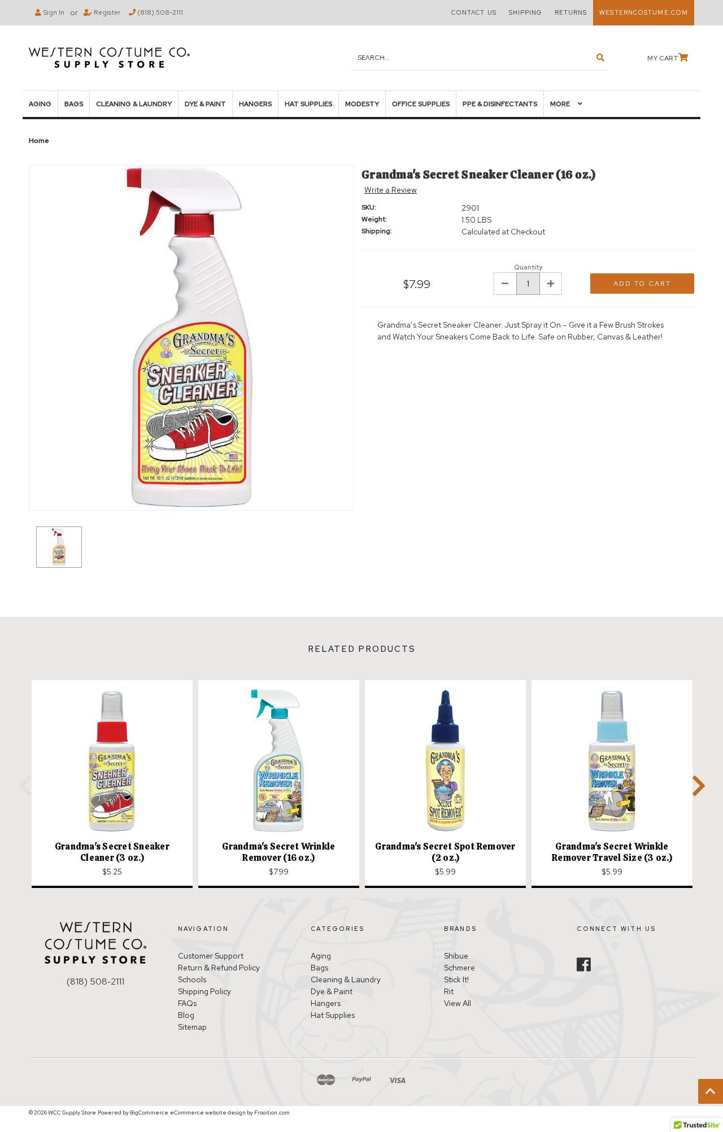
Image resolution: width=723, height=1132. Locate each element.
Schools (192, 979)
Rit (449, 991)
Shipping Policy (204, 991)
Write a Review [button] (390, 190)
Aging (40, 103)
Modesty (362, 103)
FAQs (187, 1003)
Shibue (456, 956)
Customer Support (210, 956)
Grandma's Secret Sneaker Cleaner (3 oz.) (112, 852)
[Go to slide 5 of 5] (23, 785)
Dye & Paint (205, 103)
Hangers (255, 103)
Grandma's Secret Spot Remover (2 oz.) (445, 852)
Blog (186, 1015)
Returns (571, 12)
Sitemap (192, 1027)
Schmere (459, 968)
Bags (73, 103)
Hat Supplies (308, 103)
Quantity (528, 267)
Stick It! (456, 979)
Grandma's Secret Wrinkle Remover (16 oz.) (278, 852)
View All (457, 1003)
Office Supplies (421, 103)
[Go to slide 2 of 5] (696, 785)
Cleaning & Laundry (134, 103)
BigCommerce (149, 1112)
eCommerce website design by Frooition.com (230, 1112)
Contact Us (473, 12)
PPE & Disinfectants (500, 103)
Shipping (525, 12)
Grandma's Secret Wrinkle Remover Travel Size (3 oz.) (612, 852)
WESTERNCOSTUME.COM (643, 12)
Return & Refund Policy (219, 968)
